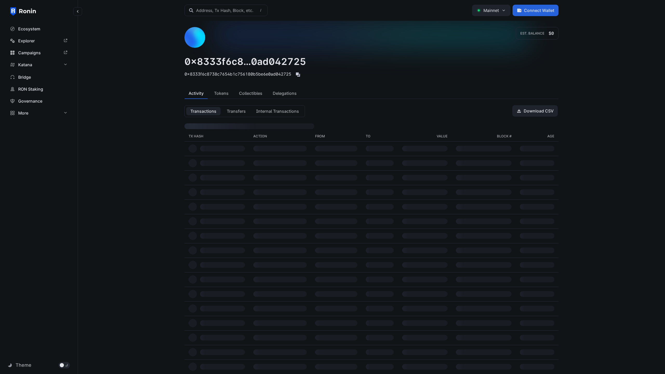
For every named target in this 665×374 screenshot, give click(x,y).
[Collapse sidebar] (77, 11)
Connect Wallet (539, 10)
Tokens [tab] (221, 93)
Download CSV (539, 110)
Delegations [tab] (285, 93)
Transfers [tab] (236, 111)
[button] (39, 29)
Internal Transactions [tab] (277, 111)
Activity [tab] (196, 93)
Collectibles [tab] (250, 93)
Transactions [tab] (203, 111)
